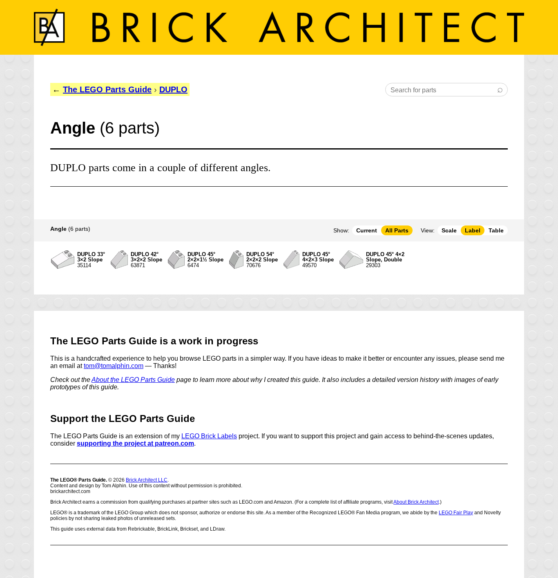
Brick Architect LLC (146, 480)
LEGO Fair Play (456, 513)
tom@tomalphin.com (113, 365)
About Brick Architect (416, 502)
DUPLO (173, 89)
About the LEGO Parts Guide (133, 379)
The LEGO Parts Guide (107, 89)
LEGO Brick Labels (209, 436)
